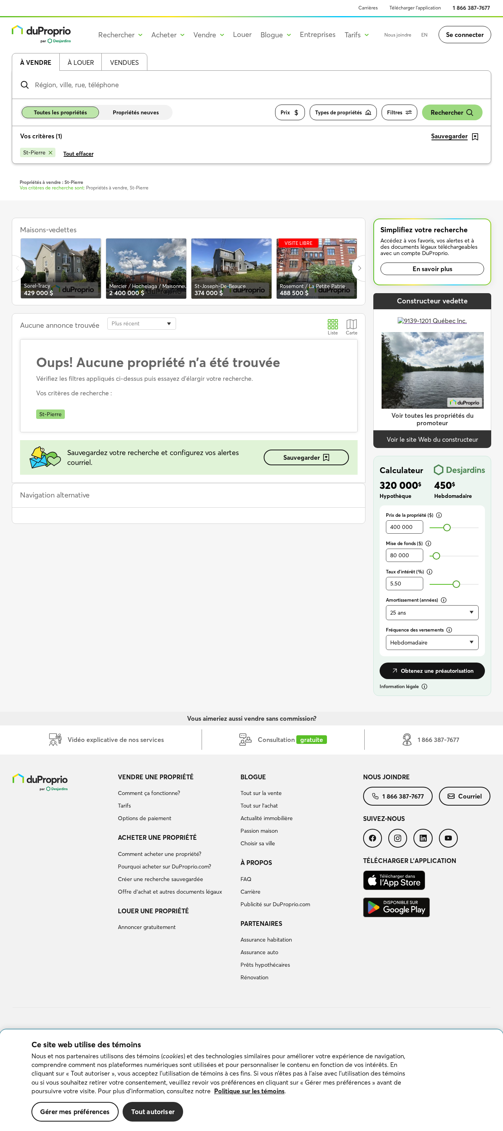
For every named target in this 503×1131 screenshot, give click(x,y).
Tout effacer (78, 153)
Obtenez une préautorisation (437, 670)
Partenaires (261, 923)
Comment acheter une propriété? (159, 853)
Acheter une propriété (157, 837)
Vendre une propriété (156, 777)
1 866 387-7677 (471, 7)
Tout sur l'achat (259, 805)
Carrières (368, 8)
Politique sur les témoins (249, 1091)
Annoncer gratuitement (147, 927)
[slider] (447, 527)
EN (424, 35)
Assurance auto (259, 952)
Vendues (124, 62)
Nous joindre (397, 35)
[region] (251, 1080)
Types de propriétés (338, 112)
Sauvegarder (301, 457)
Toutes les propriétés (60, 112)
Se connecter (465, 35)
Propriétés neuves (136, 112)
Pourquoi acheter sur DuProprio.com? (164, 866)
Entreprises (318, 34)
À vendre (35, 62)
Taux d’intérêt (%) (405, 572)
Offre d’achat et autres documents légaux (170, 891)
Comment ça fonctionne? (149, 793)
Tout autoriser (152, 1111)
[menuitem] (176, 798)
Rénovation (254, 977)
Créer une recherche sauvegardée (160, 879)
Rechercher (447, 112)
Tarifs (124, 805)
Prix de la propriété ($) (409, 515)
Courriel (470, 796)
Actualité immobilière (266, 818)
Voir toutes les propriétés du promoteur (432, 419)
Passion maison (259, 830)
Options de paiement (144, 818)
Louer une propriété (153, 911)
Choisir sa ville (257, 843)
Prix (285, 112)
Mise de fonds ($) (404, 543)
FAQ (246, 879)
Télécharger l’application (415, 8)
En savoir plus (432, 269)
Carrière (250, 891)
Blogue (253, 777)
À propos (256, 863)
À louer (81, 62)
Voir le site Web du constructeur (432, 439)
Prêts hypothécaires (265, 964)
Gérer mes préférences (75, 1111)
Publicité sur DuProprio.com (275, 904)
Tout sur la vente (261, 793)
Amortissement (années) (412, 600)
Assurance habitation (266, 939)
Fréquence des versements (415, 630)
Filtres (394, 112)
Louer (242, 34)
